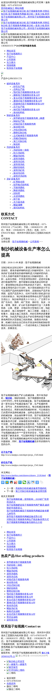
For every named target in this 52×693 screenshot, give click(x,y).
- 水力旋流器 (18, 202)
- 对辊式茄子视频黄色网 (24, 124)
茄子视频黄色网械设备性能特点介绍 (24, 522)
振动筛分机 (12, 582)
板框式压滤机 (13, 611)
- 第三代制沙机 (19, 141)
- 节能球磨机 (18, 187)
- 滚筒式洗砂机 (19, 176)
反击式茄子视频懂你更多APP (21, 614)
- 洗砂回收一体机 (20, 150)
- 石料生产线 (18, 89)
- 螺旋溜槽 (17, 205)
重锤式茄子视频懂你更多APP (21, 602)
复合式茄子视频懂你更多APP (21, 600)
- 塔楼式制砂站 (19, 138)
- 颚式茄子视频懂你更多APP (26, 92)
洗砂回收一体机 (14, 565)
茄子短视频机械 (20, 241)
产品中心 (11, 56)
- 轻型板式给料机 (20, 184)
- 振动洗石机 (18, 173)
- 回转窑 (16, 193)
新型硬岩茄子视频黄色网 (19, 562)
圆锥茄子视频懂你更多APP (20, 597)
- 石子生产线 (18, 106)
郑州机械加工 (7, 8)
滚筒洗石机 (12, 576)
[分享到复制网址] (41, 482)
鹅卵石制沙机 (13, 591)
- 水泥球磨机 (18, 196)
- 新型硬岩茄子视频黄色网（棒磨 (28, 118)
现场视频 (11, 65)
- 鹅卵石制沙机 (19, 132)
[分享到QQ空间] (7, 482)
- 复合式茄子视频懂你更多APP (27, 98)
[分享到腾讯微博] (20, 482)
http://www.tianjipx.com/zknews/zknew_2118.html (23, 475)
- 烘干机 (16, 199)
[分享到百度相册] (33, 482)
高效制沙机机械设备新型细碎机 (31, 488)
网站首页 (11, 51)
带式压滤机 (12, 617)
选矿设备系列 (13, 179)
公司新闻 (11, 59)
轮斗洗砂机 (12, 568)
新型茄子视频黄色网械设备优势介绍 (24, 516)
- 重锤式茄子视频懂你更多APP (27, 101)
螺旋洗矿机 (12, 608)
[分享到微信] (24, 482)
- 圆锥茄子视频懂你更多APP (26, 95)
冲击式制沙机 (13, 585)
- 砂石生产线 (18, 86)
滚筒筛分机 (12, 620)
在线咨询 (11, 683)
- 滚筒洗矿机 (18, 170)
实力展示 (11, 62)
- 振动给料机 (18, 112)
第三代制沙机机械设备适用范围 (31, 491)
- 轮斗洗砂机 (18, 153)
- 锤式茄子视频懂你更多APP (26, 109)
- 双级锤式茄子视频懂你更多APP (28, 104)
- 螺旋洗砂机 (18, 156)
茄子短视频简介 (14, 54)
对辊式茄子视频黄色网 (18, 579)
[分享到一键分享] (37, 482)
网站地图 (19, 8)
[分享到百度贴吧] (28, 482)
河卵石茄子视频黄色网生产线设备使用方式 (28, 519)
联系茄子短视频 (14, 68)
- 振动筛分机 (18, 127)
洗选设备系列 (13, 147)
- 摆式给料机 (18, 208)
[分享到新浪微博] (15, 482)
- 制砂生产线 (18, 121)
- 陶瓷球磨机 (18, 190)
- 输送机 (16, 144)
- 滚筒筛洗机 (18, 164)
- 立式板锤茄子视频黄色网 (25, 135)
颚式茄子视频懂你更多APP (20, 594)
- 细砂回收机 (18, 167)
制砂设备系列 (13, 115)
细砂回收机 (12, 588)
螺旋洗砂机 (12, 571)
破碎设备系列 (13, 83)
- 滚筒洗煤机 (18, 158)
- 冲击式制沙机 (19, 130)
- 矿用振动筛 (18, 182)
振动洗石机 (12, 605)
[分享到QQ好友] (11, 482)
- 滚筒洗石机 (18, 161)
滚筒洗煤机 (12, 574)
